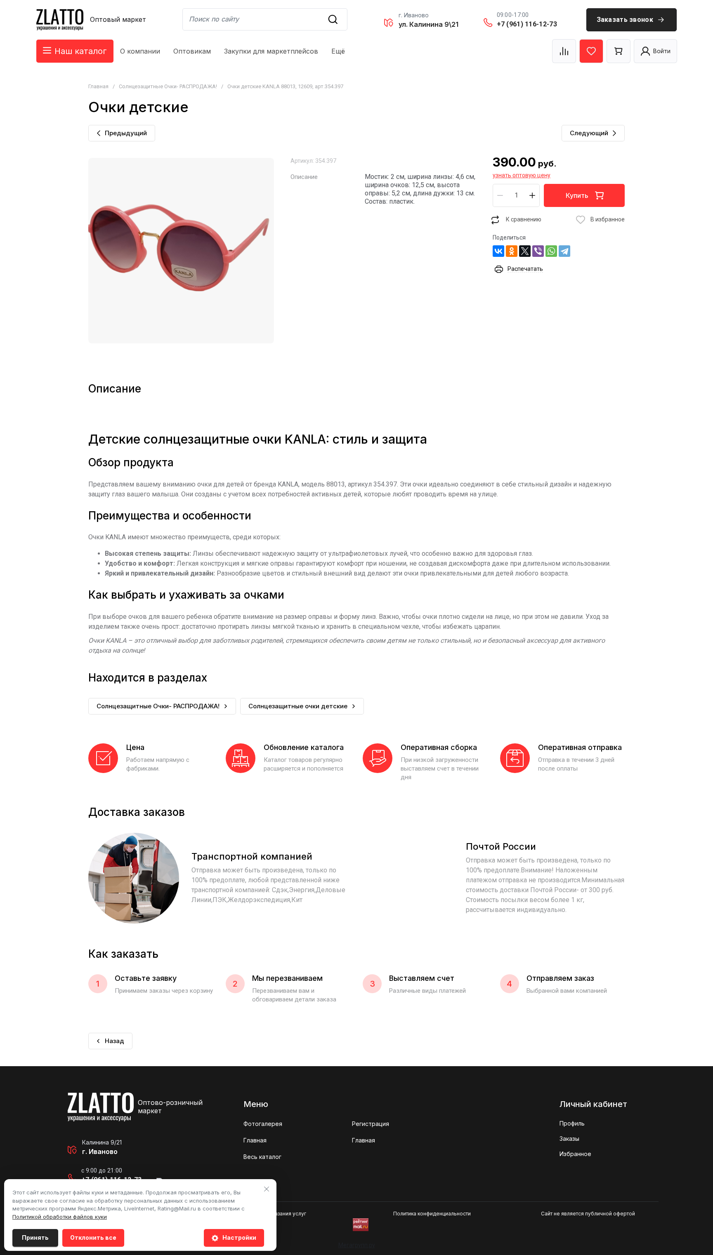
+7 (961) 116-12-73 (527, 24)
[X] (525, 251)
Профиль (572, 1123)
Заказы (569, 1138)
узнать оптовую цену (521, 175)
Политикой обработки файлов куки (59, 1216)
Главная (98, 86)
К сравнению (523, 219)
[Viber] (538, 251)
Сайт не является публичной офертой (588, 1213)
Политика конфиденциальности (432, 1213)
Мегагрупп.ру (356, 1245)
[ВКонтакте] (498, 251)
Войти (662, 50)
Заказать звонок (625, 20)
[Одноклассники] (511, 251)
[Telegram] (564, 251)
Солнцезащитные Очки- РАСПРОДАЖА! (168, 86)
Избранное (575, 1153)
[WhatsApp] (551, 251)
